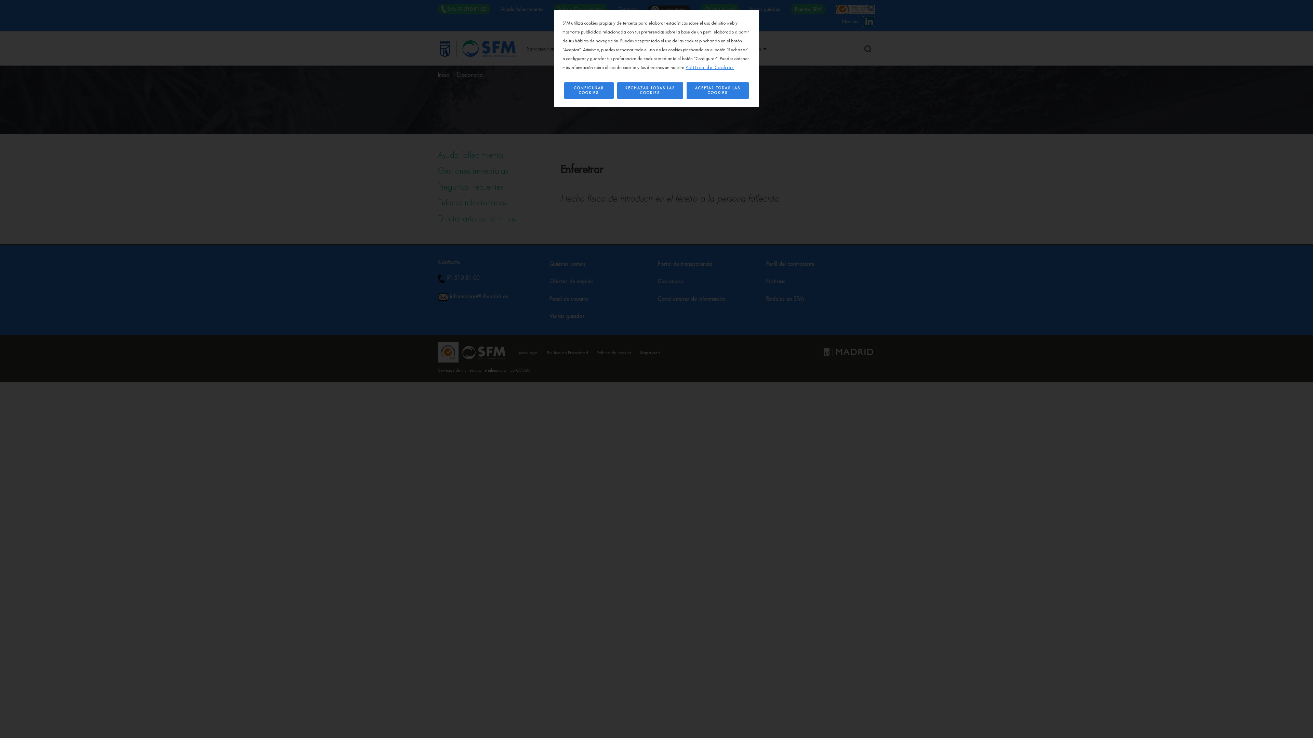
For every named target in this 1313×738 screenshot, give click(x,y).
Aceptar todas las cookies (717, 90)
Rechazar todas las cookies (650, 90)
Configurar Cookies (589, 90)
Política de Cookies (710, 68)
